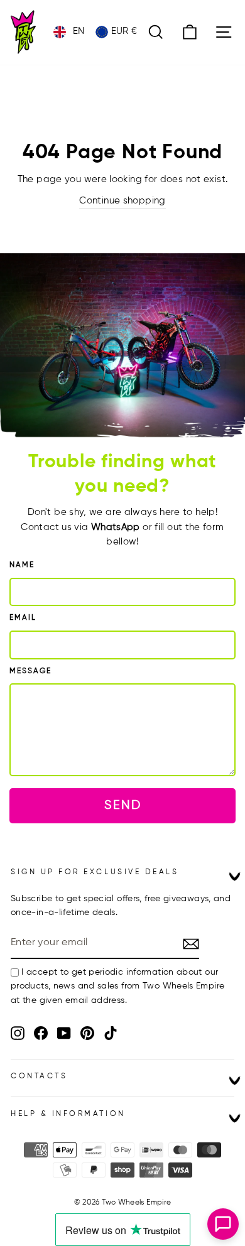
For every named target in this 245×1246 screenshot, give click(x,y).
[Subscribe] (191, 943)
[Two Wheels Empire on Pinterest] (87, 1033)
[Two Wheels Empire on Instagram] (17, 1033)
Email (22, 618)
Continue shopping (122, 201)
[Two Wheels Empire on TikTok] (110, 1033)
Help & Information (68, 1114)
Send (122, 805)
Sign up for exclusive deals (94, 872)
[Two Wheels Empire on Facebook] (41, 1033)
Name (22, 565)
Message (30, 671)
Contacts (39, 1076)
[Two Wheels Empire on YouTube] (64, 1033)
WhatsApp (115, 527)
